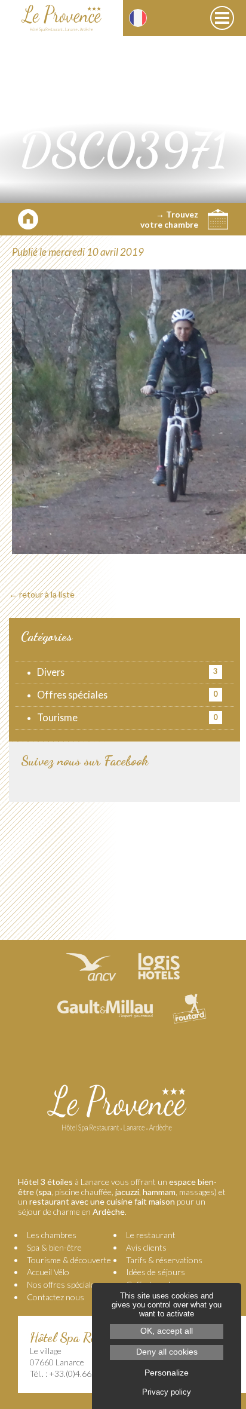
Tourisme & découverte (69, 1260)
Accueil (28, 219)
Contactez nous (55, 1297)
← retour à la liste (42, 594)
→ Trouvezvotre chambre (169, 219)
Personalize (166, 1372)
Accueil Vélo (48, 1272)
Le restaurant (151, 1235)
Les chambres (51, 1235)
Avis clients (146, 1247)
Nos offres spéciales (63, 1284)
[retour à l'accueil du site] (61, 18)
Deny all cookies (167, 1351)
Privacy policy (166, 1391)
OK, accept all (166, 1331)
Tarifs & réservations (164, 1260)
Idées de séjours (155, 1272)
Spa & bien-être (54, 1247)
